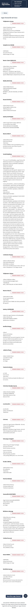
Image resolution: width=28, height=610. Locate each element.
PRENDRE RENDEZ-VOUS (18, 23)
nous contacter (21, 602)
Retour (5, 13)
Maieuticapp (23, 604)
